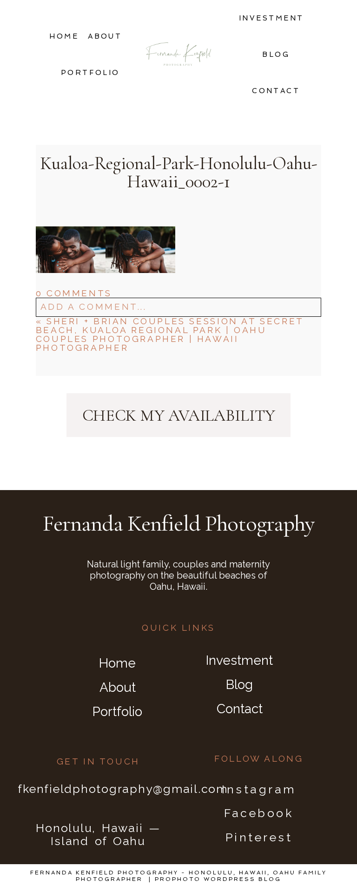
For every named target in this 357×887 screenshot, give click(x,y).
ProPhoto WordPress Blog (218, 879)
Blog (276, 54)
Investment (271, 18)
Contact (276, 91)
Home (64, 36)
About (105, 36)
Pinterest (259, 837)
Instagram (259, 789)
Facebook (258, 813)
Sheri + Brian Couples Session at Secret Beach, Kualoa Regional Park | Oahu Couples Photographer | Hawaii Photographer (170, 334)
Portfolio (90, 72)
